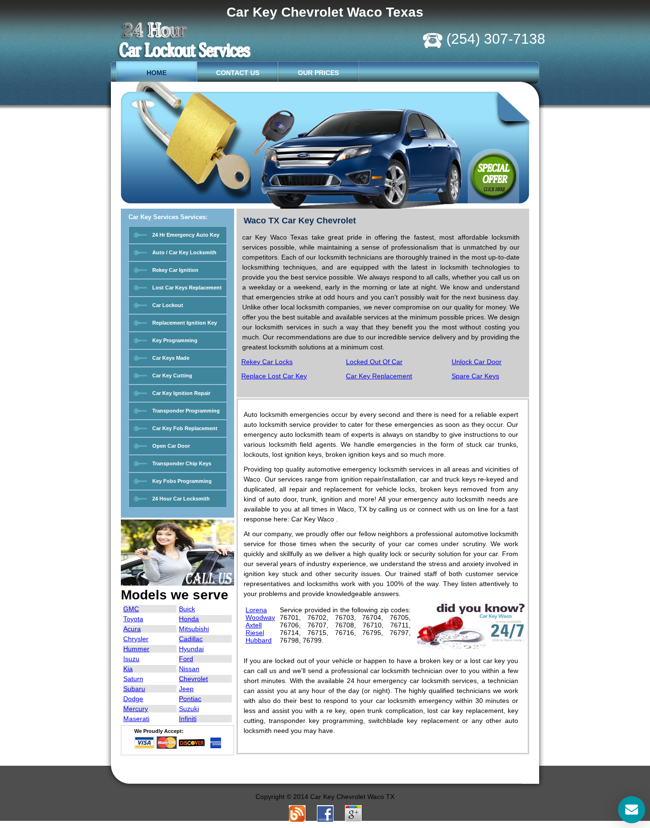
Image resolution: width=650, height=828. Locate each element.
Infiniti (188, 718)
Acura (132, 629)
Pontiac (190, 699)
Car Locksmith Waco (192, 40)
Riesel (255, 632)
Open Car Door (171, 446)
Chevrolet (193, 679)
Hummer (136, 649)
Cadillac (191, 639)
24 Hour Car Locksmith (181, 498)
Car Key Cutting (172, 375)
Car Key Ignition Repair (181, 393)
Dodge (133, 699)
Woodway (260, 617)
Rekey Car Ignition (175, 270)
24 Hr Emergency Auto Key (185, 235)
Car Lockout (167, 305)
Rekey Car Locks (267, 362)
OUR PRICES (318, 73)
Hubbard (259, 640)
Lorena (256, 610)
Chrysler (135, 639)
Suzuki (189, 708)
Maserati (136, 718)
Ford (186, 659)
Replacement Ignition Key (184, 323)
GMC (131, 609)
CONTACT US (237, 73)
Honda (189, 619)
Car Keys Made (170, 358)
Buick (187, 609)
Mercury (135, 708)
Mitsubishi (194, 629)
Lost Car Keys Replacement (187, 287)
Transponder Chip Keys (181, 463)
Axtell (254, 625)
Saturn (133, 679)
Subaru (134, 689)
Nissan (189, 669)
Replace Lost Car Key (274, 376)
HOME (157, 73)
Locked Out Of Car (374, 362)
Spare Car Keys (475, 376)
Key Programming (174, 340)
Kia (128, 669)
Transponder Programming (186, 411)
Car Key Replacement (379, 376)
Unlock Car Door (477, 362)
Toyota (133, 619)
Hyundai (191, 649)
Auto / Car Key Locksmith (184, 252)
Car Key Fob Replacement (184, 428)
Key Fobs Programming (182, 481)
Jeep (186, 689)
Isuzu (131, 659)
